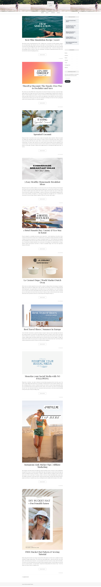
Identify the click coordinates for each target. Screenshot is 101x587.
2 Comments (60, 347)
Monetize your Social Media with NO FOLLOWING (42, 377)
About (42, 12)
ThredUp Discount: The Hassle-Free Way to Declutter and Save (42, 87)
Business (66, 55)
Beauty (66, 52)
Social (58, 12)
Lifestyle (66, 60)
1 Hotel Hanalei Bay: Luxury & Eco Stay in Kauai (42, 231)
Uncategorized (67, 65)
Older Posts (26, 576)
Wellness (66, 67)
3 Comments (60, 485)
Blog (47, 12)
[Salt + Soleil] (50, 4)
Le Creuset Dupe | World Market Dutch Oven (42, 281)
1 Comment (61, 58)
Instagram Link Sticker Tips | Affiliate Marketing (42, 465)
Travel (66, 62)
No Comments (60, 106)
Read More (42, 54)
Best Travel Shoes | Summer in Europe (42, 329)
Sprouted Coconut (42, 134)
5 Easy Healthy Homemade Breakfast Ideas (42, 183)
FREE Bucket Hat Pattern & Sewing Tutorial (42, 553)
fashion (66, 57)
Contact (53, 12)
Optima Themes (30, 584)
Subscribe (67, 81)
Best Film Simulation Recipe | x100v (42, 39)
